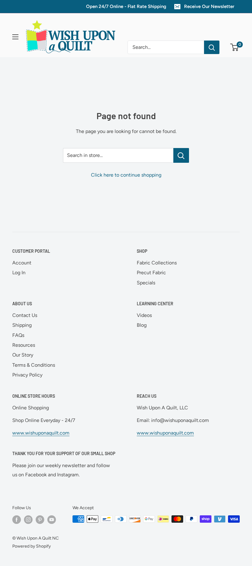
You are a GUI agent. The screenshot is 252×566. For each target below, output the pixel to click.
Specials (146, 283)
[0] (234, 47)
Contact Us (24, 315)
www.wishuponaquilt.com (40, 433)
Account (21, 263)
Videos (144, 315)
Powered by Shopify (31, 546)
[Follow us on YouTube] (51, 519)
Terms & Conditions (33, 365)
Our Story (22, 355)
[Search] (211, 47)
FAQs (18, 335)
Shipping (22, 325)
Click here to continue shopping (126, 175)
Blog (142, 325)
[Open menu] (15, 36)
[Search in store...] (181, 155)
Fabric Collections (157, 263)
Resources (23, 345)
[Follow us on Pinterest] (40, 519)
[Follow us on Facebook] (16, 519)
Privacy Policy (27, 375)
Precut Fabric (151, 272)
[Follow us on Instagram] (28, 519)
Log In (19, 272)
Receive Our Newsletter (209, 6)
